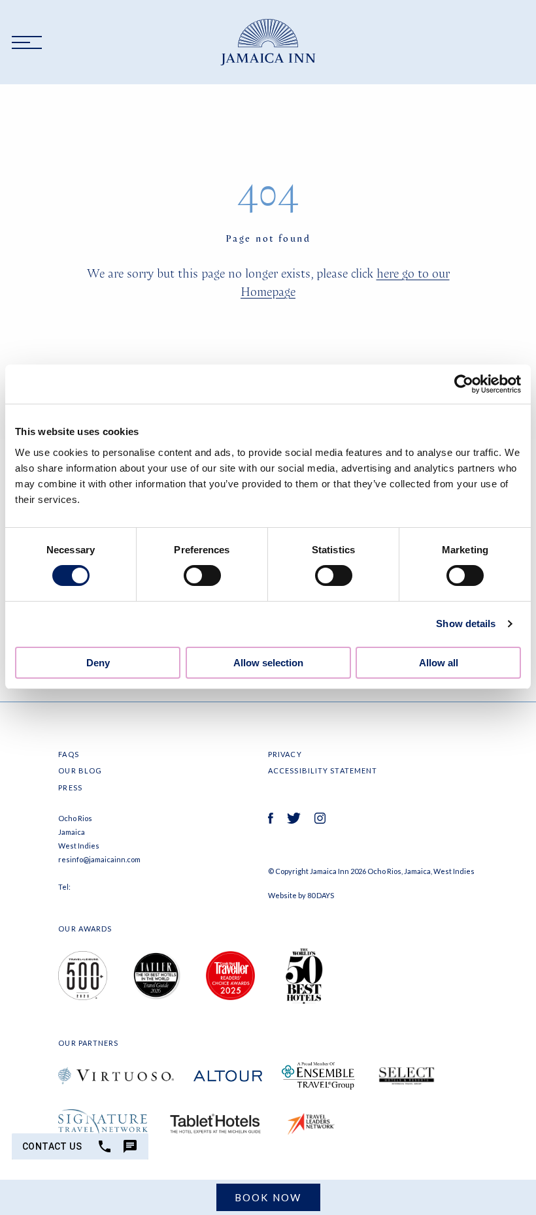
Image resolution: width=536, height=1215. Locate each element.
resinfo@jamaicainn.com (99, 859)
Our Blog (80, 770)
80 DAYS (320, 895)
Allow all (438, 662)
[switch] (202, 575)
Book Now (268, 1197)
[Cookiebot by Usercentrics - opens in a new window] (464, 384)
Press (70, 787)
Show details (465, 623)
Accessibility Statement (322, 770)
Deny (98, 662)
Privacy (285, 754)
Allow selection (268, 662)
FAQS (68, 754)
